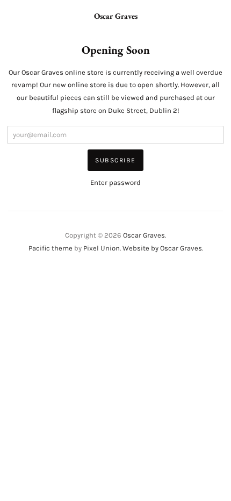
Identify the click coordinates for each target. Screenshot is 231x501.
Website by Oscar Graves (162, 248)
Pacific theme (50, 248)
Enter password (115, 182)
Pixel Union (101, 248)
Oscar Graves (116, 16)
